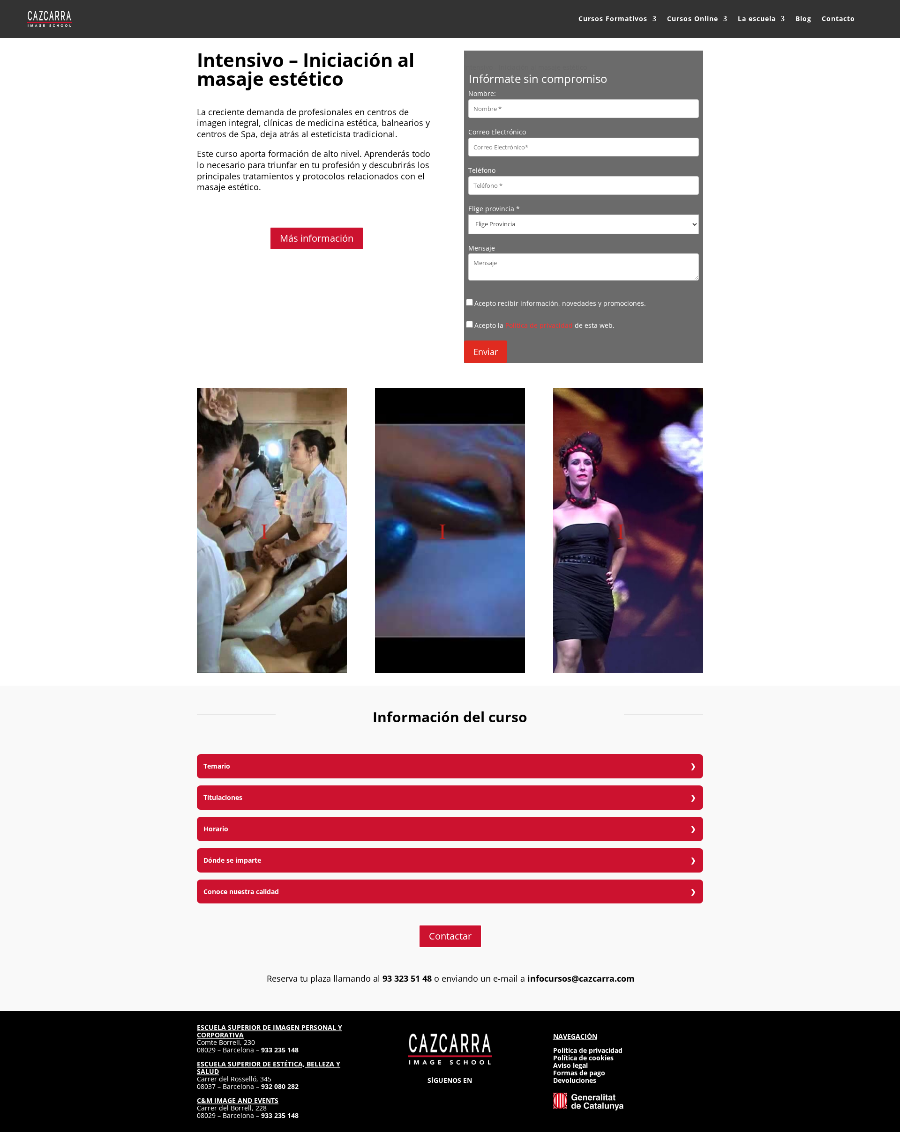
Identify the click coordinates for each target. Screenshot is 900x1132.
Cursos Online (692, 18)
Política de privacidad (539, 325)
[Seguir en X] (450, 1094)
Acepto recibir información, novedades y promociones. (560, 303)
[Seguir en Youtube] (483, 1094)
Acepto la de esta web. (544, 325)
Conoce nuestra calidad (241, 891)
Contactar (450, 936)
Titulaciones (222, 797)
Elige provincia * (494, 208)
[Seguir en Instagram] (416, 1094)
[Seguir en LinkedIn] (466, 1094)
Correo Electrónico (497, 131)
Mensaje (481, 248)
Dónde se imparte (232, 860)
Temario (216, 766)
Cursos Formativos (612, 18)
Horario (215, 828)
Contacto (838, 18)
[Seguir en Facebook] (433, 1094)
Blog (803, 18)
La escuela (757, 18)
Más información (316, 238)
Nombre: (482, 93)
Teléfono (481, 170)
